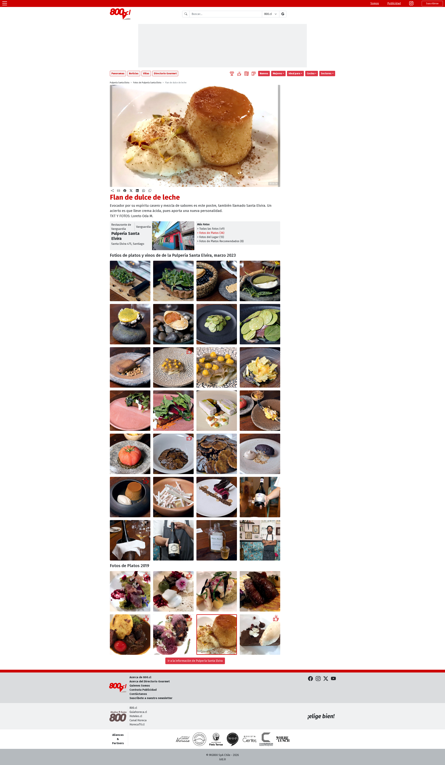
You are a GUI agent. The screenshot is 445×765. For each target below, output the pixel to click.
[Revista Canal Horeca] (183, 739)
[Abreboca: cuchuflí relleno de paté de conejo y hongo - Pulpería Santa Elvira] (130, 281)
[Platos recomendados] (239, 73)
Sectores (326, 73)
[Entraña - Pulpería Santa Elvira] (260, 591)
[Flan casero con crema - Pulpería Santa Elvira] (130, 497)
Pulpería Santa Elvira (119, 82)
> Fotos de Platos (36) (210, 233)
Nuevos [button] (264, 73)
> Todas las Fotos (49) (210, 228)
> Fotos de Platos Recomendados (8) (220, 241)
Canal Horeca (138, 720)
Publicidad (394, 3)
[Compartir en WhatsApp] (143, 190)
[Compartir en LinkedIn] (137, 190)
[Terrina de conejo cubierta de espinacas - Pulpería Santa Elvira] (130, 410)
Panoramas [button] (117, 73)
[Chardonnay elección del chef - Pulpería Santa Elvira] (130, 540)
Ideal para (294, 73)
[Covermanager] (266, 739)
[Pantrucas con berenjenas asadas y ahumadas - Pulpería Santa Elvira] (173, 454)
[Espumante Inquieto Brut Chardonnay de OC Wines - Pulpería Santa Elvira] (260, 497)
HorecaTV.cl (137, 724)
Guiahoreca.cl (138, 712)
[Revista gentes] (249, 739)
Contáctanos (138, 694)
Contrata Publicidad (143, 689)
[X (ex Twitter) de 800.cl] (325, 679)
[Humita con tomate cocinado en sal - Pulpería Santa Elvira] (260, 410)
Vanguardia (143, 226)
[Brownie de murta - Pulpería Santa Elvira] (260, 634)
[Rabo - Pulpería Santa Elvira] (130, 634)
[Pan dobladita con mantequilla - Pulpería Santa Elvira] (216, 281)
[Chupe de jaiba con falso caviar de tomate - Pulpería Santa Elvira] (173, 324)
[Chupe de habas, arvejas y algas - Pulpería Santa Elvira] (260, 281)
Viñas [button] (146, 73)
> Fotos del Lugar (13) (210, 237)
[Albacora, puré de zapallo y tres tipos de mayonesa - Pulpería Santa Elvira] (216, 410)
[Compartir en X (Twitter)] (131, 190)
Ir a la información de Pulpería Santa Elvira (195, 660)
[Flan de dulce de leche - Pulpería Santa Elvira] (216, 634)
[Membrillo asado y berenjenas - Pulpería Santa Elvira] (173, 591)
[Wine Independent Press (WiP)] (233, 739)
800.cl (133, 707)
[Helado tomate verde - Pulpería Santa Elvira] (173, 497)
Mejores (277, 73)
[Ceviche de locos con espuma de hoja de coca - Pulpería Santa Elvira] (130, 324)
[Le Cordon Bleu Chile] (216, 739)
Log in (222, 759)
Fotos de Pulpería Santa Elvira (147, 82)
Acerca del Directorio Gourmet (150, 681)
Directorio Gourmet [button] (165, 73)
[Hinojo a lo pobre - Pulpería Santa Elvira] (173, 367)
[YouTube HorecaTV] (333, 679)
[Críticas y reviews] (246, 73)
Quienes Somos (140, 685)
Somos (374, 3)
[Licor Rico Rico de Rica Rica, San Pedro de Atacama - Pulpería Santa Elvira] (216, 540)
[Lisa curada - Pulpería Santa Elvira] (130, 591)
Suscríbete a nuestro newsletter (151, 698)
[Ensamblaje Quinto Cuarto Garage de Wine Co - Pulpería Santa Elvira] (173, 540)
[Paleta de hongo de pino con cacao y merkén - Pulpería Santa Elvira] (130, 367)
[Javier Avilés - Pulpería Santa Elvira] (260, 540)
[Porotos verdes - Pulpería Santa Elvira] (260, 367)
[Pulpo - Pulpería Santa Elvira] (173, 634)
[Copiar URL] (149, 190)
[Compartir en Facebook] (124, 190)
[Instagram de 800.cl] (318, 679)
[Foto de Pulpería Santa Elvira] (173, 281)
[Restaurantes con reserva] (254, 73)
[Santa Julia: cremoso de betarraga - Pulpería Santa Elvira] (216, 497)
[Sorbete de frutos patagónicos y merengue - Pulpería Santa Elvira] (260, 454)
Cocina (310, 73)
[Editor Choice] (232, 73)
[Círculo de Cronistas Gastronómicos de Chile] (199, 739)
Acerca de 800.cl (140, 677)
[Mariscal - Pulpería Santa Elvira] (216, 591)
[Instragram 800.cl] (411, 3)
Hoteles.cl (136, 716)
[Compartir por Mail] (118, 190)
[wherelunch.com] (283, 739)
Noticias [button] (134, 73)
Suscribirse (432, 3)
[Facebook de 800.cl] (310, 679)
